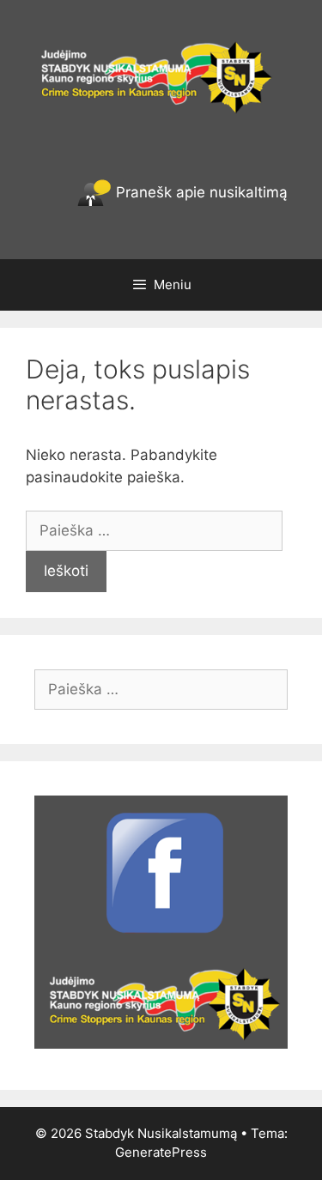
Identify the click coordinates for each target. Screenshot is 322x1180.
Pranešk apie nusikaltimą (200, 192)
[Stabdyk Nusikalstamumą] (161, 75)
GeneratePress (161, 1152)
